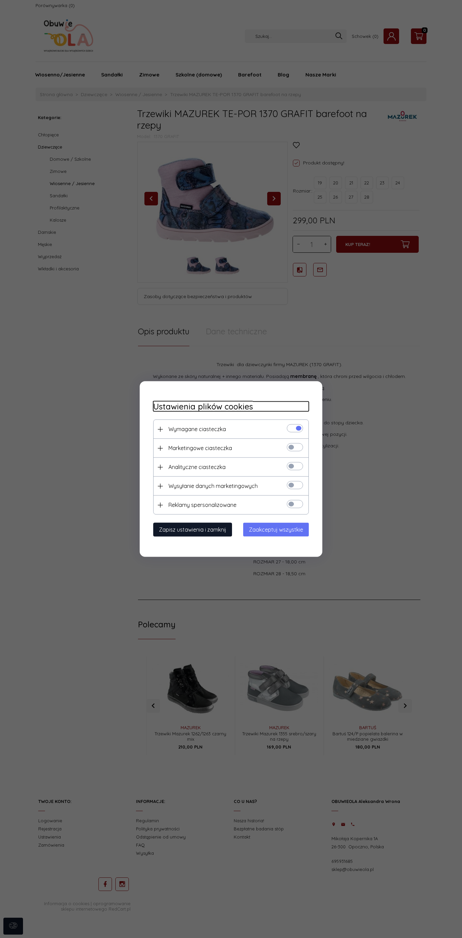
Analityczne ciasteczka (197, 467)
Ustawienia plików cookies (203, 406)
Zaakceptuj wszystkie (276, 529)
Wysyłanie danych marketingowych (213, 486)
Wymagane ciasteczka (197, 429)
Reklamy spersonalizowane (202, 504)
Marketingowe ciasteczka (200, 448)
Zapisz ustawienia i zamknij (192, 529)
